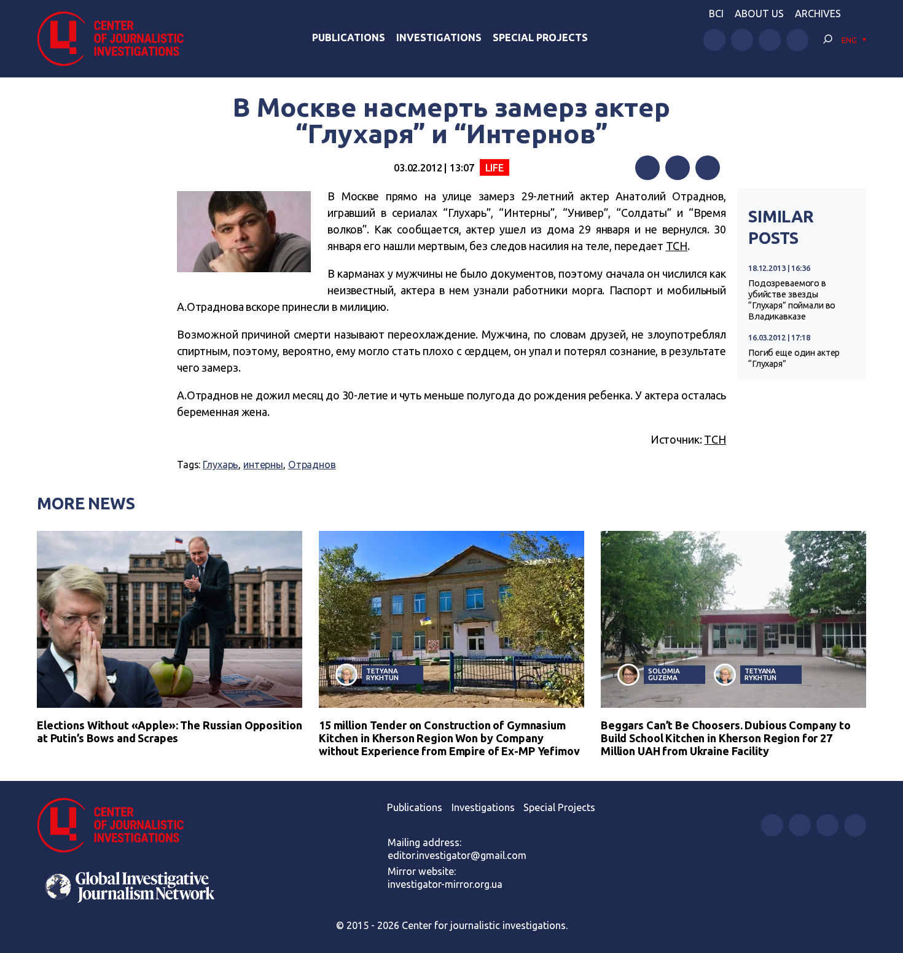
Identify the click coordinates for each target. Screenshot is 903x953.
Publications (348, 37)
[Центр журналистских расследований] (116, 38)
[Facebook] (647, 167)
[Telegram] (707, 167)
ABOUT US (759, 13)
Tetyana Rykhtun (382, 674)
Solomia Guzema (663, 674)
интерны (263, 464)
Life (494, 167)
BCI (716, 13)
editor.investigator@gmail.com (457, 855)
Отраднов (312, 464)
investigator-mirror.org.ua (445, 884)
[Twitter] (677, 167)
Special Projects (540, 37)
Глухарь (220, 464)
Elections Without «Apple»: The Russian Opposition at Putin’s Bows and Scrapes (169, 731)
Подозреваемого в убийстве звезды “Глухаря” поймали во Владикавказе (791, 299)
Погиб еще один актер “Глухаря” (794, 358)
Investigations (439, 37)
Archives (818, 13)
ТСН (677, 246)
